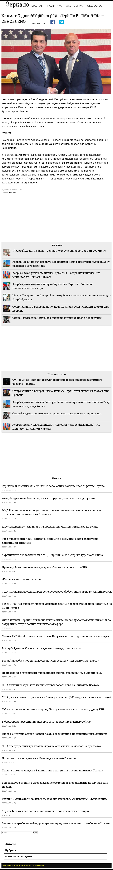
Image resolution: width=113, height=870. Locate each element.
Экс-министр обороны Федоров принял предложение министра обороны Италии (56, 823)
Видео (95, 14)
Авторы (10, 844)
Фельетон (38, 23)
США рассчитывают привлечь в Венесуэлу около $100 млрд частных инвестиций (57, 697)
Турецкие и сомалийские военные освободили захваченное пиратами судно (53, 486)
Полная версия (38, 865)
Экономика (74, 5)
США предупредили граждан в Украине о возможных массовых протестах (51, 746)
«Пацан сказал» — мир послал (22, 579)
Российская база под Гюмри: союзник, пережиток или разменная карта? (50, 660)
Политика (54, 5)
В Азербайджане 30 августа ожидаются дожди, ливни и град (42, 648)
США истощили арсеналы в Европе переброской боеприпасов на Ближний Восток (57, 591)
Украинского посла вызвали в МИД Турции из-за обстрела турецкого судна (52, 555)
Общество (94, 5)
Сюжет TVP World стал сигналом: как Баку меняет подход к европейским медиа (55, 636)
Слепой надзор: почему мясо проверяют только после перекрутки (57, 318)
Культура (37, 14)
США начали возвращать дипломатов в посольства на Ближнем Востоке (51, 685)
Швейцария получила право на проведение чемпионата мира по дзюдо (50, 526)
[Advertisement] (56, 219)
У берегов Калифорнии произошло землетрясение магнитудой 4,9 (46, 721)
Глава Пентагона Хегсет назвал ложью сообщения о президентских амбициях (54, 734)
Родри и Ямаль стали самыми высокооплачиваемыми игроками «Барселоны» (54, 799)
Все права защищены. (24, 865)
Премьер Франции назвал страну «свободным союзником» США (45, 567)
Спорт (52, 14)
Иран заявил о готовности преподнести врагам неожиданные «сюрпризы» (52, 672)
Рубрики (10, 850)
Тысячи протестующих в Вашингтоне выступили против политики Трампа (52, 770)
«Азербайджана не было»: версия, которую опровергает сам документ (59, 250)
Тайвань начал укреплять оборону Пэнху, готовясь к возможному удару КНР (53, 709)
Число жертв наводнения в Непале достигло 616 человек (40, 758)
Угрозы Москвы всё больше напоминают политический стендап (45, 811)
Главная (37, 5)
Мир (84, 14)
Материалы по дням (18, 856)
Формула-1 (69, 14)
